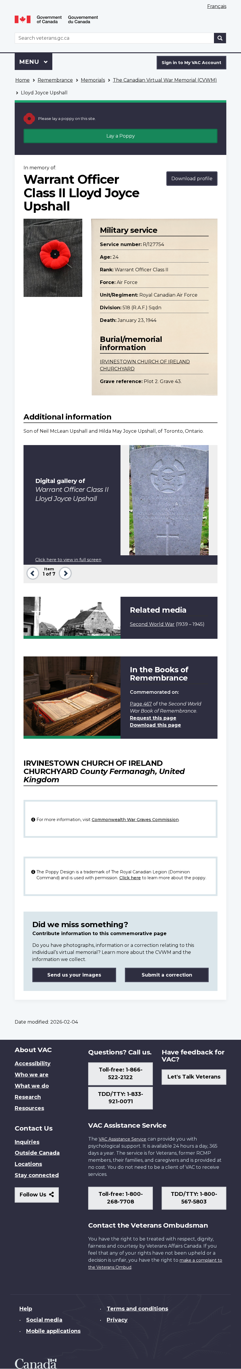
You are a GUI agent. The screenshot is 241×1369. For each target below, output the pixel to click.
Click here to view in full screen (68, 559)
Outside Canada (37, 1153)
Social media (44, 1320)
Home (22, 80)
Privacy (117, 1320)
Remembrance (55, 80)
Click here (130, 877)
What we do (32, 1086)
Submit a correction (167, 975)
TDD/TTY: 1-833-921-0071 (120, 1098)
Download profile (191, 178)
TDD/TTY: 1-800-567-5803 (194, 1198)
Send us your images (74, 975)
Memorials (93, 80)
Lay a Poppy (120, 136)
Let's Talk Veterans (194, 1077)
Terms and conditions (137, 1309)
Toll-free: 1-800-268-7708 (120, 1198)
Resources (29, 1108)
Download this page (155, 725)
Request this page (153, 718)
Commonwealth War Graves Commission (135, 819)
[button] (32, 572)
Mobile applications (53, 1331)
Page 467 (141, 704)
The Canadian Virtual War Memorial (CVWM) (165, 80)
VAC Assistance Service (122, 1139)
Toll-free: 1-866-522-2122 (121, 1074)
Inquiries (27, 1142)
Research (28, 1097)
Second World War (152, 624)
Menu (30, 61)
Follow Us (39, 1197)
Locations (28, 1164)
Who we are (31, 1075)
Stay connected (37, 1175)
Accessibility (33, 1063)
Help (25, 1309)
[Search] (220, 38)
